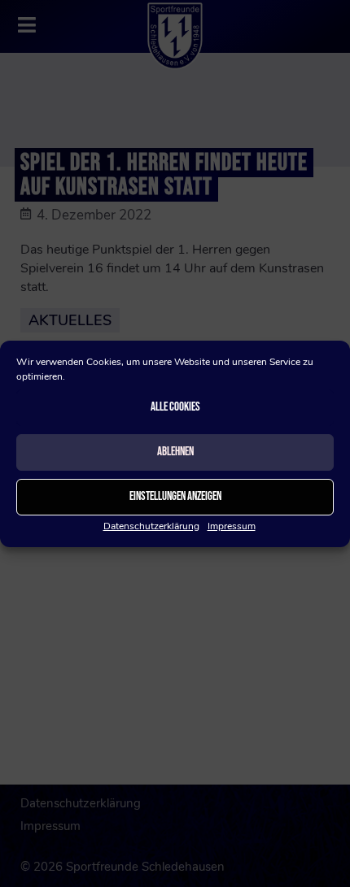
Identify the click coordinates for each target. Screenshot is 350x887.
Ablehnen (175, 451)
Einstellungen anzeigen (175, 496)
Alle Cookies (175, 407)
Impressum (232, 526)
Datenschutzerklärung (151, 526)
